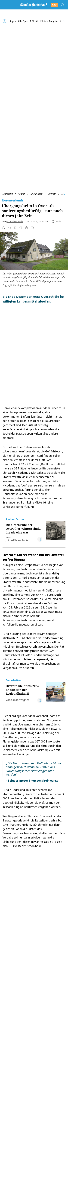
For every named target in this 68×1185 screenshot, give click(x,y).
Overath (52, 193)
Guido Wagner (20, 700)
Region (21, 193)
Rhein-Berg (37, 193)
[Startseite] (33, 5)
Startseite (8, 193)
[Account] (62, 5)
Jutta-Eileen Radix (14, 221)
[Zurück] (4, 21)
